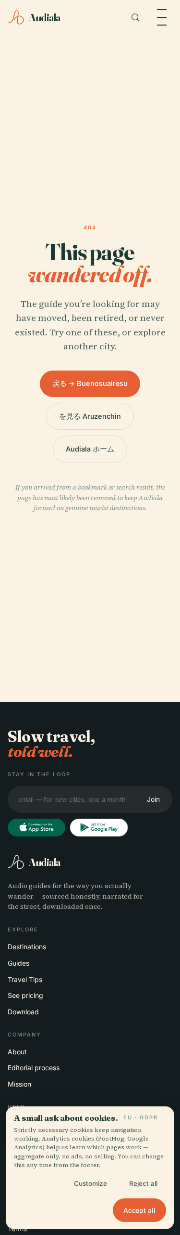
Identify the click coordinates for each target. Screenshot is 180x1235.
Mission (19, 1084)
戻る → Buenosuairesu (90, 383)
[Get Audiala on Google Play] (99, 828)
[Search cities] (135, 17)
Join (153, 799)
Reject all (143, 1183)
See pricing (25, 995)
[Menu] (161, 17)
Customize (90, 1183)
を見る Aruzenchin (90, 416)
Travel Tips (25, 979)
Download (23, 1012)
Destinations (27, 947)
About (17, 1052)
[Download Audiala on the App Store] (36, 828)
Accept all (139, 1210)
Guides (18, 963)
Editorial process (34, 1067)
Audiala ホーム (90, 449)
